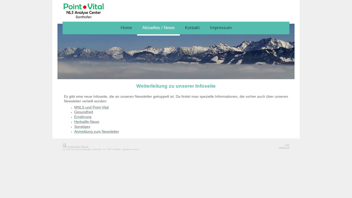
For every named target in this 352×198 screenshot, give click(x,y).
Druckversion (73, 146)
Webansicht (284, 147)
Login (287, 145)
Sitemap (84, 146)
